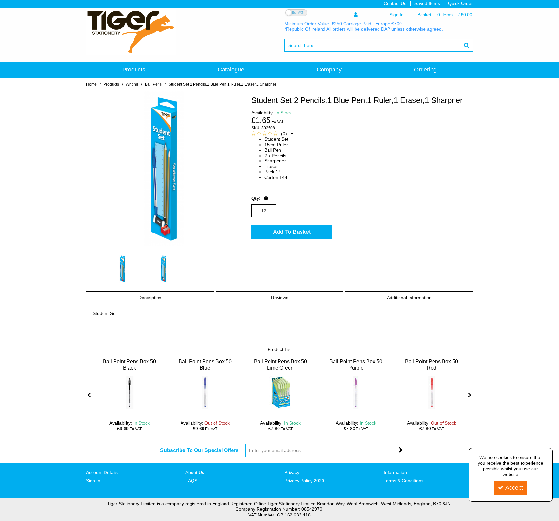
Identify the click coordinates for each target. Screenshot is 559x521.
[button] (272, 133)
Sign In (93, 480)
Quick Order (460, 3)
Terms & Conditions (403, 480)
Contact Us (395, 3)
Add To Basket (292, 232)
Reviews (279, 297)
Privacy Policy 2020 (304, 480)
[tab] (150, 297)
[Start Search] (466, 45)
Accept (514, 487)
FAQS (191, 480)
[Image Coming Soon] (129, 392)
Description (149, 297)
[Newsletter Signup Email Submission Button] (401, 450)
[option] (129, 395)
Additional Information (409, 297)
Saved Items (427, 3)
